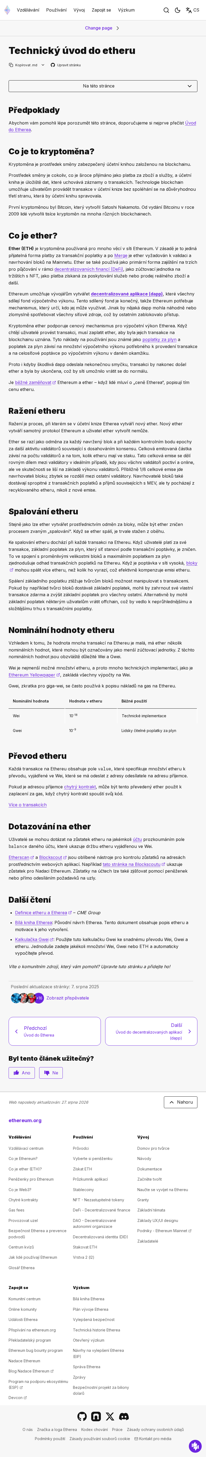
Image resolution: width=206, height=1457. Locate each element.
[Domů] (7, 10)
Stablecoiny (83, 1189)
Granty (143, 1200)
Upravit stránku (66, 65)
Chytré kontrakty (23, 1200)
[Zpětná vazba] (195, 1446)
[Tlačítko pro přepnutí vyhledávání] (166, 10)
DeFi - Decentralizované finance (101, 1210)
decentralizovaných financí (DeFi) (88, 269)
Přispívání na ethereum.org (32, 1330)
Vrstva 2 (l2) (83, 1257)
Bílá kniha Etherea (33, 922)
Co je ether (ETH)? (25, 1169)
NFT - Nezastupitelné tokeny (98, 1200)
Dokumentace (149, 1169)
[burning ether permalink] (6, 511)
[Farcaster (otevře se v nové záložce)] (96, 1416)
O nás (28, 1429)
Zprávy (79, 1377)
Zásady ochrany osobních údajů (155, 1429)
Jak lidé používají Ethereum (33, 1257)
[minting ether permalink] (6, 411)
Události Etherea (23, 1319)
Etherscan (21, 857)
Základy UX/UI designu (157, 1220)
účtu (137, 839)
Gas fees (16, 1210)
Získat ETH (82, 1169)
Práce (117, 1429)
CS (196, 10)
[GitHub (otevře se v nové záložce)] (82, 1416)
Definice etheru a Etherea (43, 912)
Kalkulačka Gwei (34, 939)
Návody (144, 1158)
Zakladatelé (147, 1241)
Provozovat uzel (23, 1220)
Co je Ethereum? (23, 1158)
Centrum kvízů (21, 1247)
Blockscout (53, 857)
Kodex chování (94, 1429)
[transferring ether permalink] (6, 756)
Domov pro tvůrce (153, 1148)
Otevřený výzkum (88, 1340)
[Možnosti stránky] (43, 65)
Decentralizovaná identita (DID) (100, 1237)
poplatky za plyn (159, 339)
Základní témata (151, 1210)
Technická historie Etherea (96, 1330)
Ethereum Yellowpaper (34, 675)
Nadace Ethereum (24, 1361)
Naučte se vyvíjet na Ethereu (162, 1189)
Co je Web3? (20, 1189)
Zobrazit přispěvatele (67, 998)
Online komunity (23, 1309)
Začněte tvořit (149, 1179)
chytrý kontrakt (80, 786)
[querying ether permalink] (6, 826)
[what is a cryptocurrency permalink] (6, 151)
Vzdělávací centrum (26, 1148)
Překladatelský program (30, 1340)
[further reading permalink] (6, 900)
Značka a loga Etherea (57, 1429)
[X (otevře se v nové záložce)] (110, 1416)
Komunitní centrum (25, 1299)
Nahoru (185, 1102)
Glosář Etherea (22, 1267)
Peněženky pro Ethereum (31, 1179)
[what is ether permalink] (6, 235)
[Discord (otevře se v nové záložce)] (124, 1416)
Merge (120, 255)
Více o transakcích (28, 804)
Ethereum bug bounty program (36, 1350)
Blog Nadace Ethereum (31, 1371)
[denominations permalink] (6, 630)
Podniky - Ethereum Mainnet (164, 1230)
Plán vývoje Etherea (90, 1309)
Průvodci (81, 1148)
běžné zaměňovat (35, 382)
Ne (55, 1072)
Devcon (18, 1397)
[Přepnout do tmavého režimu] (177, 10)
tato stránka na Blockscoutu (134, 864)
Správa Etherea (86, 1366)
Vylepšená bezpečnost (94, 1319)
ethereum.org (25, 1120)
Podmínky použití (50, 1438)
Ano (26, 1072)
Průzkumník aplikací (90, 1179)
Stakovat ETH (85, 1247)
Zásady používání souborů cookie (99, 1438)
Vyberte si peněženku (92, 1158)
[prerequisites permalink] (6, 110)
